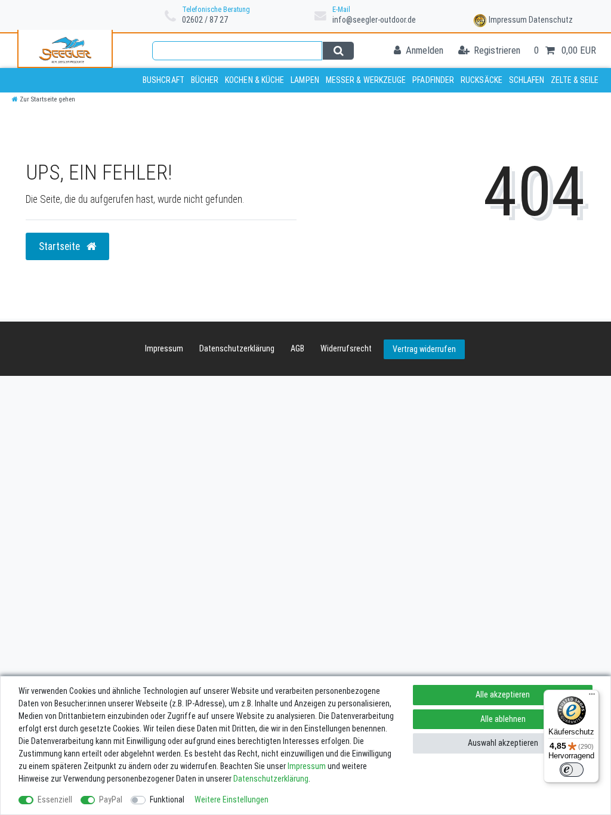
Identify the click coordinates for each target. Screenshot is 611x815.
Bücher (205, 80)
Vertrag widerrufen (424, 349)
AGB (297, 348)
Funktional (167, 799)
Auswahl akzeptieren (503, 743)
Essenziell (55, 799)
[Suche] (338, 50)
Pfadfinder (433, 80)
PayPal (110, 799)
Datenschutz (551, 19)
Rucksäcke (481, 80)
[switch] (572, 769)
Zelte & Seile (574, 80)
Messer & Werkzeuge (366, 80)
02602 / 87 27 (205, 19)
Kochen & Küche (254, 80)
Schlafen (527, 80)
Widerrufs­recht (346, 348)
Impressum (508, 19)
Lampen (305, 80)
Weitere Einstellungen (232, 799)
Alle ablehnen (503, 719)
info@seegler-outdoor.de (374, 19)
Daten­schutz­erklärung (236, 348)
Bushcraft (163, 80)
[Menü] (592, 697)
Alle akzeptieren (503, 694)
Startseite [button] (60, 246)
